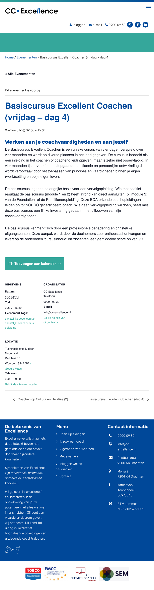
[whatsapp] (130, 25)
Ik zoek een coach (72, 441)
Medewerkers (69, 456)
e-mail (97, 25)
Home (9, 57)
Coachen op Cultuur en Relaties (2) (42, 399)
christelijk (10, 323)
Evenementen (27, 57)
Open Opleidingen (72, 434)
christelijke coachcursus (19, 318)
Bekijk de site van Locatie (20, 384)
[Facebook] (138, 25)
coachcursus (26, 323)
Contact (65, 476)
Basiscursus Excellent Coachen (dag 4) (116, 399)
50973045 (125, 495)
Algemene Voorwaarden (77, 449)
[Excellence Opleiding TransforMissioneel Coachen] (31, 10)
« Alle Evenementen (20, 73)
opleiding (10, 327)
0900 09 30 (126, 436)
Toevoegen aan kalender (35, 264)
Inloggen (79, 25)
